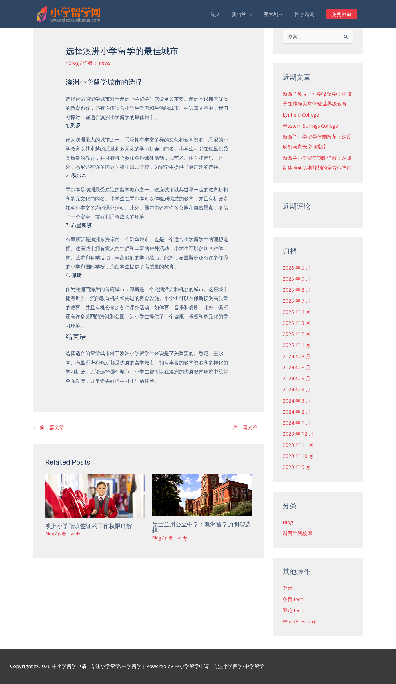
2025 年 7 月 (296, 300)
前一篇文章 (48, 427)
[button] (341, 14)
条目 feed (293, 599)
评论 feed (293, 610)
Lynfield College (301, 114)
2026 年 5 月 (296, 267)
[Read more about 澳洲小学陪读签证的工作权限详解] (95, 495)
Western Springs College (310, 125)
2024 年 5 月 (296, 378)
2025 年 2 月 (296, 334)
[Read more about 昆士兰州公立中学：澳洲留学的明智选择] (202, 495)
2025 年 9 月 (296, 278)
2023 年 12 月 (298, 433)
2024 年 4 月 (296, 389)
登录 (288, 588)
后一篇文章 (248, 427)
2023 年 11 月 (298, 445)
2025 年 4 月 (296, 312)
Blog (73, 62)
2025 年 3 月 (296, 323)
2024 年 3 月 (296, 400)
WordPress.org (300, 621)
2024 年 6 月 (296, 367)
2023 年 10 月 (298, 456)
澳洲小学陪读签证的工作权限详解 (88, 526)
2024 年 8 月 (296, 356)
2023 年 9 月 (296, 467)
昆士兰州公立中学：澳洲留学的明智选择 (201, 527)
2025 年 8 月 (296, 289)
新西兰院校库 (297, 533)
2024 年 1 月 (296, 422)
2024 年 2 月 (296, 411)
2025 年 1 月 (296, 345)
